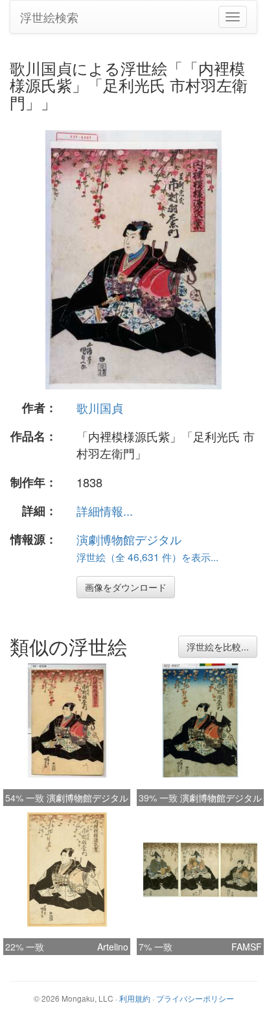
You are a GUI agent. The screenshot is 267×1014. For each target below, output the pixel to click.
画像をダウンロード (126, 587)
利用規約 (134, 998)
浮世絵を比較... (218, 646)
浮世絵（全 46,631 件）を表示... (147, 556)
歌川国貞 (99, 407)
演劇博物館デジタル (128, 539)
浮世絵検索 (49, 16)
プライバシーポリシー (195, 998)
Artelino (112, 946)
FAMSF (246, 946)
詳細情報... (104, 510)
